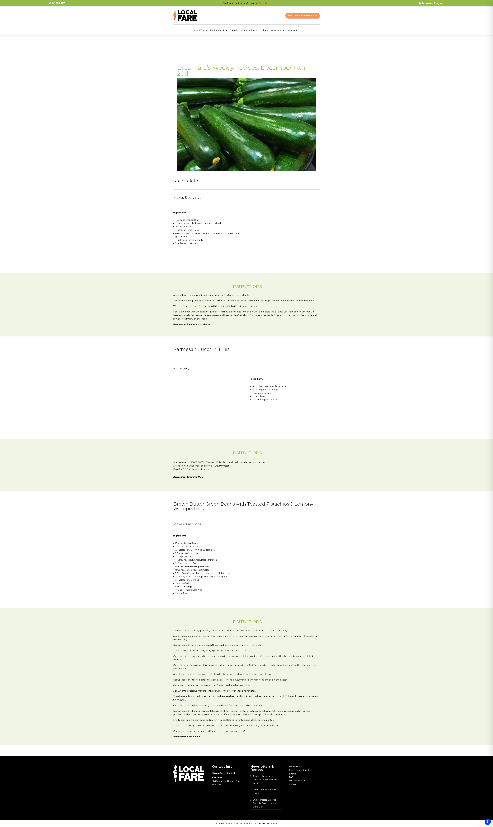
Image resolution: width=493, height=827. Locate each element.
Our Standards (249, 30)
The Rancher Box (218, 30)
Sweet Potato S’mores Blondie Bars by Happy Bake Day (264, 803)
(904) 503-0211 (227, 773)
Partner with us (297, 781)
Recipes (263, 30)
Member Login (432, 3)
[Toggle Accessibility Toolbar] (487, 821)
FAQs (291, 777)
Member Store (278, 30)
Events (292, 774)
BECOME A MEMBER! (302, 15)
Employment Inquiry (300, 770)
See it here (264, 3)
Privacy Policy (247, 823)
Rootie (274, 823)
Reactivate (294, 767)
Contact (292, 30)
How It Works (200, 30)
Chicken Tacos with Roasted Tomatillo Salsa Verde (265, 779)
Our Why (234, 30)
